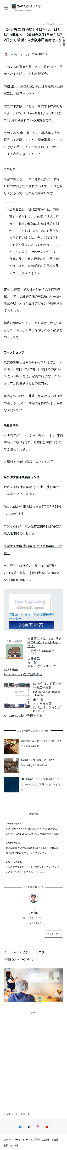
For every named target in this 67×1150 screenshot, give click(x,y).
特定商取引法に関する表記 (44, 1139)
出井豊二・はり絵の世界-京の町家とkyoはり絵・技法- (45, 642)
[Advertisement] (33, 1060)
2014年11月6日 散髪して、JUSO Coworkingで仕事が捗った (37, 763)
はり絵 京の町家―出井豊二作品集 (47, 685)
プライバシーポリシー (16, 1139)
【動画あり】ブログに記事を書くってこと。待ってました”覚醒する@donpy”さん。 (41, 784)
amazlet (46, 650)
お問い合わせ (11, 1145)
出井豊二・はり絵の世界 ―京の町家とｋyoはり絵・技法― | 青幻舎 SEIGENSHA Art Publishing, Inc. (32, 573)
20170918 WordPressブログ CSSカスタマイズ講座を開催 (41, 743)
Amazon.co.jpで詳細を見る (23, 674)
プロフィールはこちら (33, 922)
